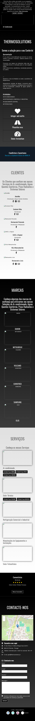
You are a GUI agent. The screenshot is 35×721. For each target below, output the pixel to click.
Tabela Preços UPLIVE (22, 472)
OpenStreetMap (24, 639)
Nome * (3, 663)
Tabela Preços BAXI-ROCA (24, 499)
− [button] (4, 620)
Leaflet (18, 639)
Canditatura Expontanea (17, 152)
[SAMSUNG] (17, 392)
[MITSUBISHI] (17, 337)
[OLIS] (17, 411)
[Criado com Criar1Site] (12, 712)
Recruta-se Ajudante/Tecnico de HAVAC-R (17, 155)
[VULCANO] (17, 356)
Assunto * (4, 675)
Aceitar (14, 13)
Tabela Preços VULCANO (10, 499)
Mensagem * (5, 680)
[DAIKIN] (17, 319)
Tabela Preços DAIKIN (9, 472)
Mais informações (23, 11)
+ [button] (4, 617)
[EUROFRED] (17, 374)
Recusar (20, 13)
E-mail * (4, 669)
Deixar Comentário (17, 592)
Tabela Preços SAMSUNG (10, 475)
